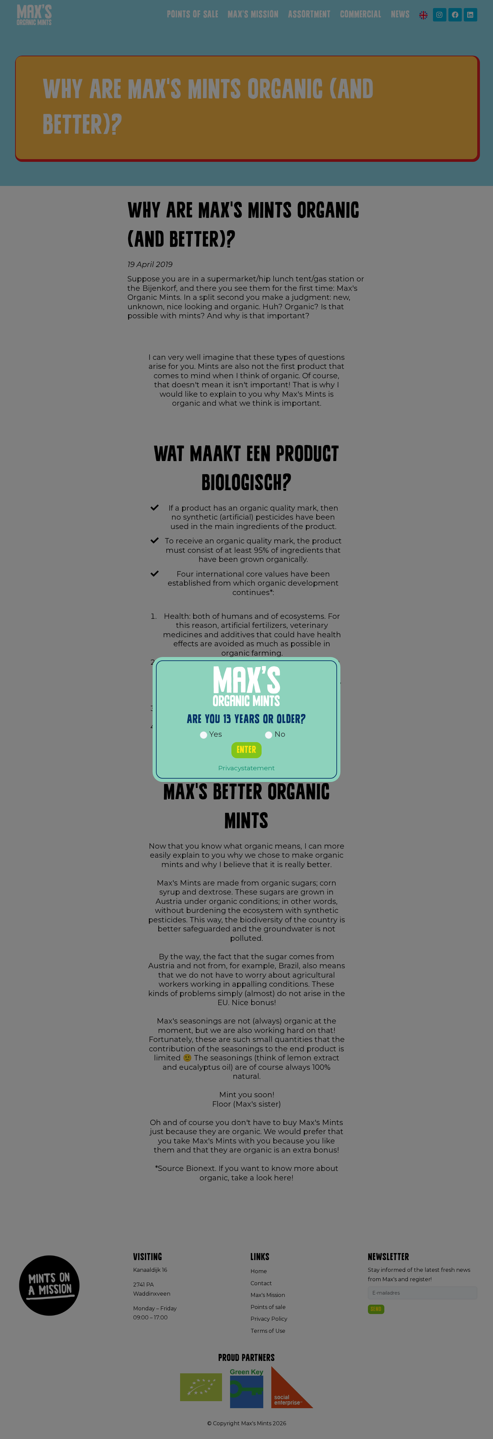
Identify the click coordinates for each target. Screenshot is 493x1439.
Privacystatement (246, 768)
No (278, 734)
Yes (214, 734)
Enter (246, 750)
